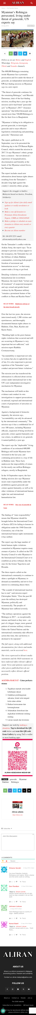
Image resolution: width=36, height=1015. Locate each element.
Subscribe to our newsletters (12, 1005)
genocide (13, 779)
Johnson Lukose (15, 906)
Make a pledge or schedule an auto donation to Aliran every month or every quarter (18, 224)
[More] (30, 53)
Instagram (23, 63)
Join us (30, 998)
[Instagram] (13, 989)
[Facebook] (16, 53)
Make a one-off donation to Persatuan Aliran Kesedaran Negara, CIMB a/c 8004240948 (17, 214)
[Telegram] (25, 53)
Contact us (15, 998)
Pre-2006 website (18, 1001)
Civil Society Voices (12, 8)
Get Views (31, 25)
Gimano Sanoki (15, 868)
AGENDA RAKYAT (10, 680)
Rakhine (5, 782)
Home (3, 8)
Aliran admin (17, 811)
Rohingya (15, 782)
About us (7, 998)
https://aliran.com (17, 815)
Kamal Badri (14, 923)
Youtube (14, 66)
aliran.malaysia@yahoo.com (22, 977)
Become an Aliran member (15, 230)
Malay (18, 59)
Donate (23, 998)
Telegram (14, 63)
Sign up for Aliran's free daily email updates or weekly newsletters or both (18, 205)
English (28, 59)
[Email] (24, 791)
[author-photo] (17, 808)
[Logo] (18, 960)
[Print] (29, 791)
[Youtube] (29, 989)
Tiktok (4, 66)
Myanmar (22, 779)
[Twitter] (20, 53)
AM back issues (28, 1005)
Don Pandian (14, 886)
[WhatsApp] (11, 53)
